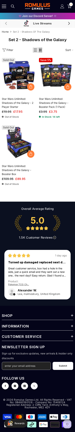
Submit (63, 365)
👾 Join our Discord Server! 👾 (37, 15)
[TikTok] (24, 385)
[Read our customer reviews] (37, 223)
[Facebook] (5, 385)
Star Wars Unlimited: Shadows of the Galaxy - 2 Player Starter (17, 102)
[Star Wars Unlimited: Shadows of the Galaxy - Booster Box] (19, 142)
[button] (35, 50)
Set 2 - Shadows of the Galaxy (31, 31)
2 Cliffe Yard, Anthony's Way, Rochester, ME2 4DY (47, 406)
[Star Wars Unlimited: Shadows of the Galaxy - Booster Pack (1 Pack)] (56, 75)
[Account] (62, 6)
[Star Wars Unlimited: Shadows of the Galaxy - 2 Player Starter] (19, 75)
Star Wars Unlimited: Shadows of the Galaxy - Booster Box (16, 170)
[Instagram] (14, 385)
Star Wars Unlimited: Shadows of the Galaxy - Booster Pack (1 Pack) (53, 102)
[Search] (13, 6)
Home (5, 31)
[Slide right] (68, 23)
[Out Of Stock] (30, 87)
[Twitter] (34, 385)
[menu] (4, 6)
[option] (37, 16)
